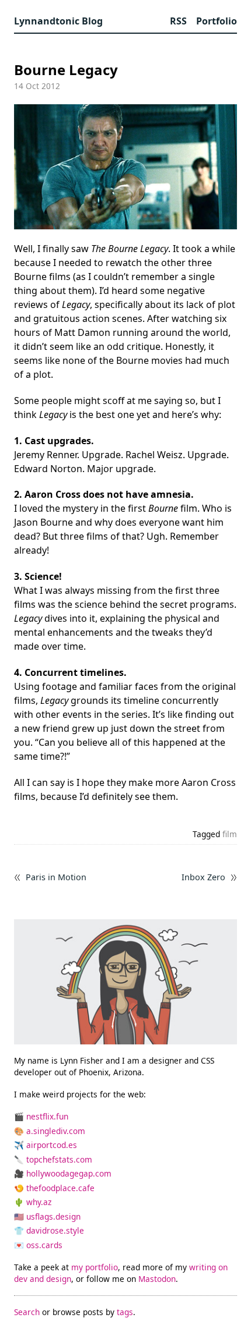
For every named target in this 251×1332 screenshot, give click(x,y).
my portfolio (94, 1267)
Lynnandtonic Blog (58, 21)
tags (125, 1311)
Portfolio (216, 21)
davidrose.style (55, 1230)
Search (27, 1311)
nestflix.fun (47, 1116)
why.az (38, 1201)
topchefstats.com (59, 1159)
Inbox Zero (203, 877)
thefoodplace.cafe (60, 1187)
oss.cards (44, 1244)
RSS (178, 21)
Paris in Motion (56, 877)
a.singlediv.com (55, 1130)
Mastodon (157, 1278)
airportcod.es (51, 1144)
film (229, 833)
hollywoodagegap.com (68, 1173)
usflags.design (53, 1216)
